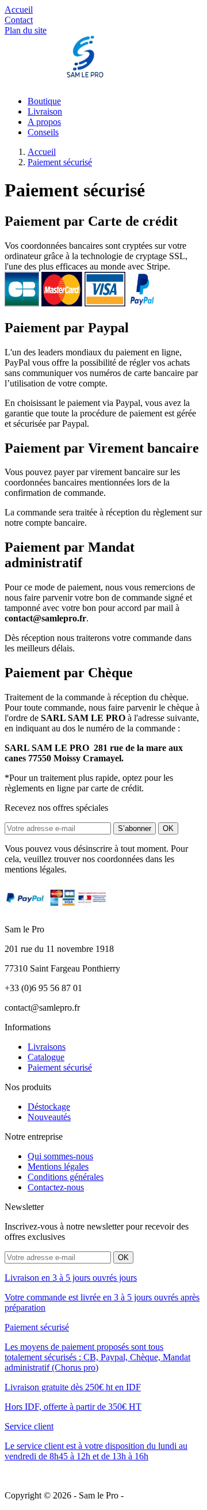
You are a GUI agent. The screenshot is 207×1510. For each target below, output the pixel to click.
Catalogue (46, 1057)
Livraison (45, 111)
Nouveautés (49, 1117)
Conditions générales (65, 1177)
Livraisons (47, 1047)
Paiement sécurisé (60, 1067)
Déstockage (49, 1106)
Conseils (43, 132)
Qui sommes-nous (60, 1156)
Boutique (44, 101)
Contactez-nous (56, 1187)
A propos (44, 122)
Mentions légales (58, 1166)
